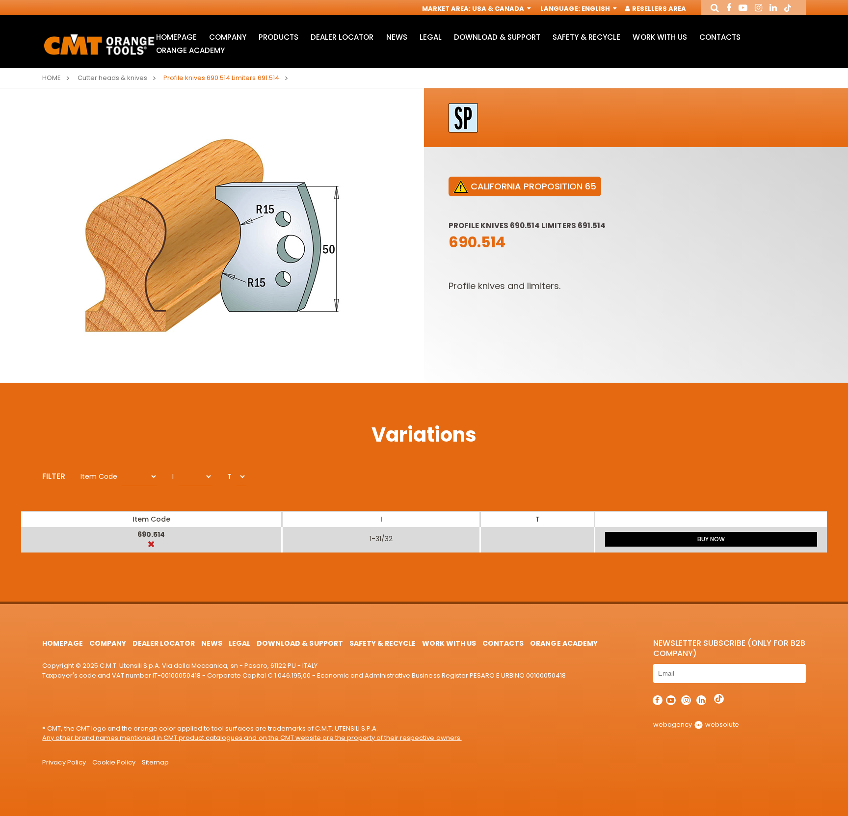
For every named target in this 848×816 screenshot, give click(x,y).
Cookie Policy (113, 762)
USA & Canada (499, 8)
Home (51, 77)
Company (227, 37)
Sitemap (155, 762)
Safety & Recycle (586, 37)
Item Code (98, 476)
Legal (431, 37)
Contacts (720, 37)
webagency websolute (696, 724)
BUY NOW (711, 539)
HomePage (176, 37)
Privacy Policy (63, 762)
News (396, 37)
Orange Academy (190, 50)
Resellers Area (658, 8)
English (596, 8)
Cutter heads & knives (112, 77)
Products (278, 37)
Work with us (660, 37)
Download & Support (497, 37)
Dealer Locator (342, 37)
